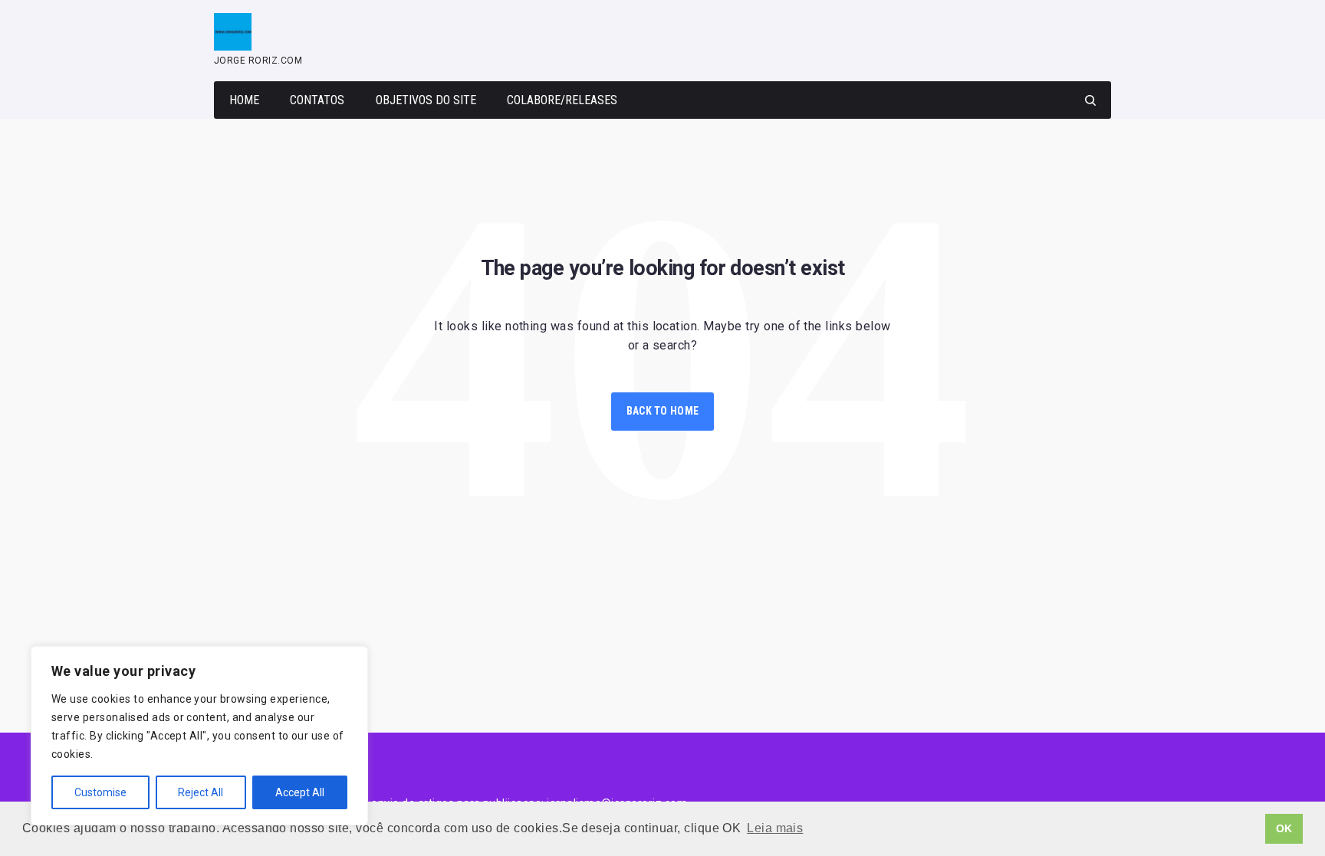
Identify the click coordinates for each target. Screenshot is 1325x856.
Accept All (299, 792)
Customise (100, 792)
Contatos (317, 100)
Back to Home (662, 411)
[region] (199, 735)
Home (244, 100)
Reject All (200, 792)
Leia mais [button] (775, 828)
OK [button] (1284, 828)
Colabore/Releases (562, 100)
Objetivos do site (426, 100)
